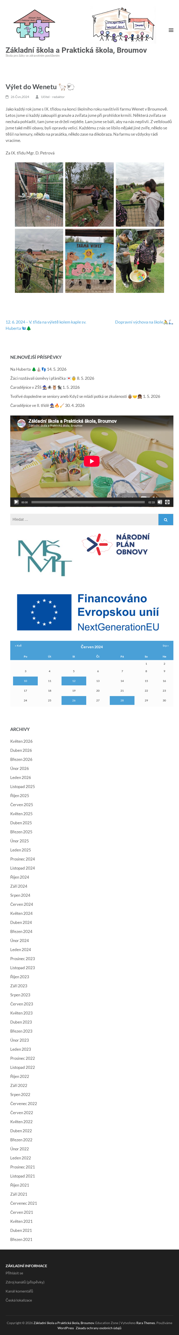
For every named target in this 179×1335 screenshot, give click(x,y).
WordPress (66, 1328)
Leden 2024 (20, 949)
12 (74, 681)
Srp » (166, 645)
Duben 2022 (21, 1130)
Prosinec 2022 (22, 1058)
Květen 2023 (21, 1013)
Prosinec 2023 (22, 958)
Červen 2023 (21, 1003)
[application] (91, 461)
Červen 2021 (21, 1212)
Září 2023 (18, 985)
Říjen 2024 (19, 877)
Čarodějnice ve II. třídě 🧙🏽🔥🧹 (37, 405)
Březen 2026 (21, 759)
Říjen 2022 (19, 1076)
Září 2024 (18, 886)
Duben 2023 (21, 1022)
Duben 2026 (21, 750)
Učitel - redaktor (53, 97)
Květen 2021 (21, 1221)
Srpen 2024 (20, 895)
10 (25, 681)
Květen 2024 (21, 913)
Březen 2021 (21, 1239)
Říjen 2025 (19, 795)
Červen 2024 (21, 904)
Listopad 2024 (22, 868)
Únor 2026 (19, 768)
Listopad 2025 (22, 786)
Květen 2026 (21, 741)
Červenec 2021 (23, 1203)
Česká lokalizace (19, 1300)
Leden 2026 (20, 777)
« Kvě (18, 645)
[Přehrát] (16, 502)
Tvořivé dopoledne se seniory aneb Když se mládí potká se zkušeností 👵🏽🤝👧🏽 (76, 396)
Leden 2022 (20, 1157)
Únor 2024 (19, 940)
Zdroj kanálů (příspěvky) (25, 1282)
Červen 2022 (21, 1112)
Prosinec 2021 (22, 1167)
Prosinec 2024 (22, 859)
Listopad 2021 (22, 1176)
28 (122, 700)
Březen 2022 (21, 1139)
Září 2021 (18, 1194)
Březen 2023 (21, 1031)
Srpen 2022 (20, 1094)
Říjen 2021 (19, 1185)
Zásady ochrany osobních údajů (98, 1328)
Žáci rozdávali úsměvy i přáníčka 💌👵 (43, 378)
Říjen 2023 (19, 976)
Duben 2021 (21, 1230)
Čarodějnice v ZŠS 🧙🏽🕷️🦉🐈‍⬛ (36, 387)
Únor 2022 (19, 1148)
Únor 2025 (19, 840)
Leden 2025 (20, 849)
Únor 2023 (19, 1040)
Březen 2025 (21, 831)
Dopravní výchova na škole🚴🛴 (144, 321)
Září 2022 (18, 1085)
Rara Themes (145, 1323)
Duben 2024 (21, 922)
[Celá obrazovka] (167, 502)
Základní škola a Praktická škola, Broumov (76, 50)
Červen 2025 (21, 804)
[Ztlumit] (160, 502)
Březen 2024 (21, 931)
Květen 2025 (21, 813)
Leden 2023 (20, 1049)
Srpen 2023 (20, 994)
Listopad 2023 (22, 967)
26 (74, 700)
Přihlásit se (14, 1273)
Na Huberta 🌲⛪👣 (28, 369)
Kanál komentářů (19, 1291)
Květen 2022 (21, 1121)
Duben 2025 (21, 822)
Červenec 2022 (23, 1103)
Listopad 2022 (22, 1067)
